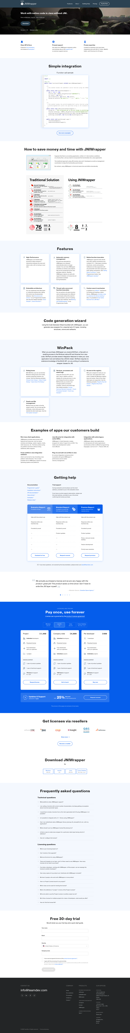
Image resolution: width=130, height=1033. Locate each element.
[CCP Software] (58, 730)
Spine (80, 1013)
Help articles (30, 495)
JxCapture (81, 1002)
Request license (34, 682)
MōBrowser (81, 997)
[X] (22, 995)
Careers (68, 1000)
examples (31, 49)
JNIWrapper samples (92, 276)
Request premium (90, 555)
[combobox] (65, 946)
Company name (46, 951)
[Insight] (72, 730)
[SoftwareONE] (29, 730)
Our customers (69, 993)
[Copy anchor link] (83, 66)
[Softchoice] (100, 730)
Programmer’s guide (33, 488)
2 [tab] (62, 595)
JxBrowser (81, 992)
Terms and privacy (44, 1029)
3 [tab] (65, 595)
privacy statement (58, 964)
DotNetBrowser (82, 994)
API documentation (32, 493)
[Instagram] (34, 995)
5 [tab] (69, 595)
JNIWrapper (81, 1007)
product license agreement (76, 616)
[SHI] (43, 730)
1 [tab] (60, 595)
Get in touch (65, 682)
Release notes (34, 30)
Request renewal (65, 555)
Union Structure (36, 301)
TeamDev (26, 1029)
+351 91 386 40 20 (100, 992)
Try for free (104, 4)
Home (67, 990)
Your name (44, 928)
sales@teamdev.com (87, 565)
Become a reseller (65, 744)
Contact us (68, 997)
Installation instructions (33, 490)
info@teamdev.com (34, 990)
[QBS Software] (86, 730)
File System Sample (31, 413)
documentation (30, 47)
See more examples (65, 133)
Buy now (95, 682)
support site (69, 49)
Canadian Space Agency (86, 590)
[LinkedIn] (26, 995)
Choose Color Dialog (31, 380)
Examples (30, 497)
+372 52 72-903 (100, 1004)
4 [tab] (67, 595)
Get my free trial (48, 969)
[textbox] (65, 946)
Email (43, 935)
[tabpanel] (65, 585)
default (97, 290)
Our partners (69, 995)
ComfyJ (80, 1005)
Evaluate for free (40, 555)
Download (26, 23)
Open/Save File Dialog (37, 382)
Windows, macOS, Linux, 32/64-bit (34, 17)
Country (44, 943)
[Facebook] (30, 995)
